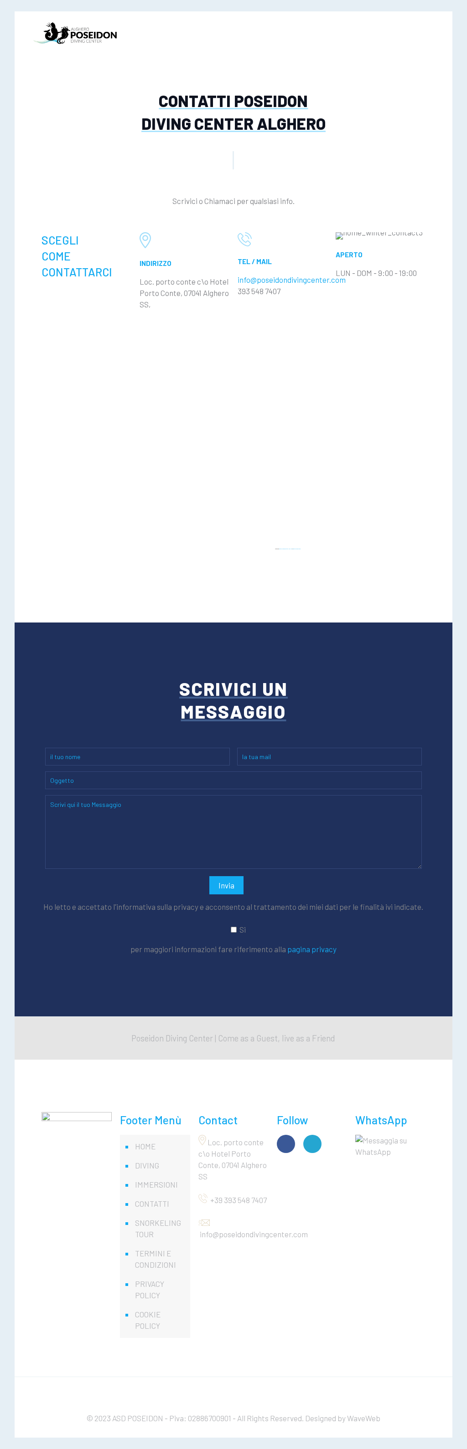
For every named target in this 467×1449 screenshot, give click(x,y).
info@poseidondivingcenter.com (292, 279)
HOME (145, 1146)
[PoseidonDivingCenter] (75, 31)
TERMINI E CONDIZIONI (155, 1259)
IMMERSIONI (156, 1184)
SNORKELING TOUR (158, 1228)
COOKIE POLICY (148, 1320)
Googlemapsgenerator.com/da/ (285, 548)
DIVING (147, 1165)
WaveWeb (363, 1418)
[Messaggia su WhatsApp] (390, 1144)
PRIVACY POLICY (149, 1289)
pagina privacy (312, 949)
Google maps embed (297, 548)
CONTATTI (152, 1203)
